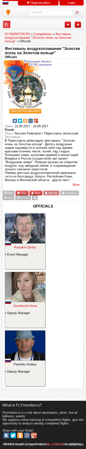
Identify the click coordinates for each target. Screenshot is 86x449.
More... (77, 185)
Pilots (37, 193)
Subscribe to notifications (25, 111)
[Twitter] (20, 121)
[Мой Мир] (30, 121)
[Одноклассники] (25, 121)
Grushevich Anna (25, 306)
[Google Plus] (36, 121)
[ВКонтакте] (15, 121)
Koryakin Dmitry (25, 247)
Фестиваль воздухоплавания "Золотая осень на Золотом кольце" (42, 51)
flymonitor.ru (55, 444)
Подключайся (39, 3)
